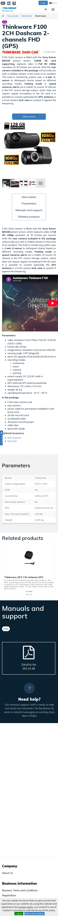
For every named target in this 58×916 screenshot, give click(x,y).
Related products (29, 216)
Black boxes (40, 16)
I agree (19, 913)
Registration (9, 895)
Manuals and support (29, 210)
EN (54, 3)
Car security (12, 16)
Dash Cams (27, 16)
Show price (29, 116)
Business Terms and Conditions (20, 890)
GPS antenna (14, 437)
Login (43, 3)
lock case (12, 441)
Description (29, 197)
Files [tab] (5, 628)
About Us (7, 873)
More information (34, 913)
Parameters (29, 203)
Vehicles (9, 11)
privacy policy (26, 907)
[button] (1, 438)
